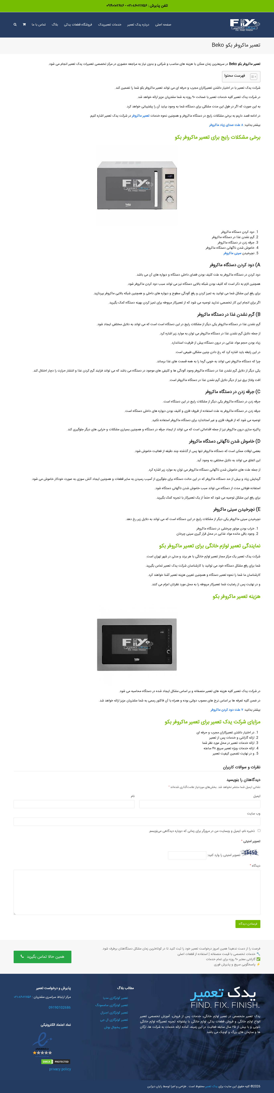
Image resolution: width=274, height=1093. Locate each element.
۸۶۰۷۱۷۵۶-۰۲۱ (136, 6)
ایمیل (256, 796)
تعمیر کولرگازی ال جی (114, 1020)
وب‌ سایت (253, 813)
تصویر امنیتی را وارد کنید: (223, 855)
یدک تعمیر (211, 1086)
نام (133, 796)
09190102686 (60, 1008)
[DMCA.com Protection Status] (56, 1064)
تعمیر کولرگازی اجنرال (114, 1013)
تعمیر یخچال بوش (116, 1027)
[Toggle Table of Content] (251, 76)
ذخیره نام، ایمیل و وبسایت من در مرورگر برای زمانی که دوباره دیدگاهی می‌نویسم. (202, 831)
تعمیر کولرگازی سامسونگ (111, 1005)
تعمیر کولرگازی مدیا (115, 998)
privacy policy (60, 1069)
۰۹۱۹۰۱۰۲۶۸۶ (115, 6)
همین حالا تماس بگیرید (45, 957)
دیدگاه (255, 866)
